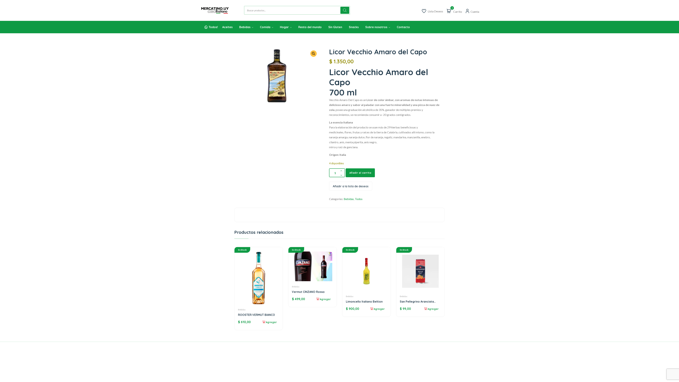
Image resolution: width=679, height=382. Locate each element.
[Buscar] (344, 10)
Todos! (213, 27)
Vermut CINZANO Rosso (308, 292)
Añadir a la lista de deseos (350, 186)
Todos (358, 199)
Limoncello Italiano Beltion (364, 301)
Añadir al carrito (360, 172)
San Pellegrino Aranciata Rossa (417, 301)
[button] (313, 53)
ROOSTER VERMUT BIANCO (256, 315)
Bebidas (349, 199)
